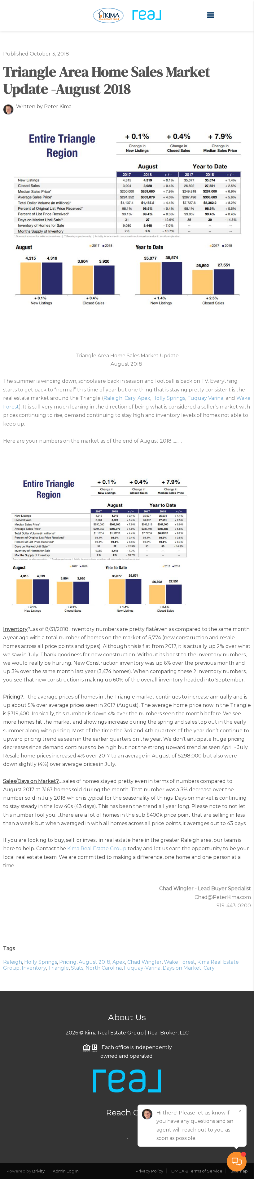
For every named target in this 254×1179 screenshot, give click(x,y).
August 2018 (94, 962)
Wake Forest (179, 962)
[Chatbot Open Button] (237, 1162)
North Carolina (103, 968)
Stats (77, 968)
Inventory (34, 968)
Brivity (38, 1170)
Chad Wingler (144, 962)
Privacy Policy (149, 1170)
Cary (130, 398)
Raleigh (112, 398)
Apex (144, 398)
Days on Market (182, 968)
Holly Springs (168, 398)
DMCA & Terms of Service (196, 1170)
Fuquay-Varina (142, 968)
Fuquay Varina (205, 398)
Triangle (58, 968)
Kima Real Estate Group (96, 848)
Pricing (68, 962)
